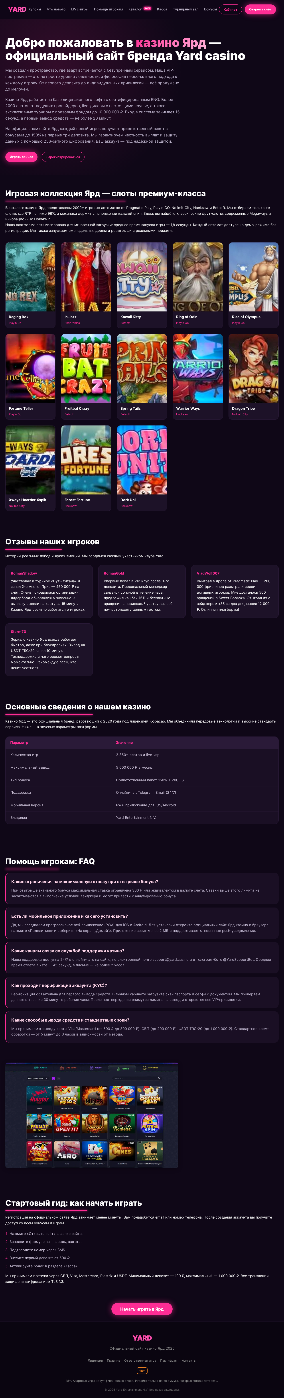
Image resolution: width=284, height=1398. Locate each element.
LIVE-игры (79, 9)
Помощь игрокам (108, 9)
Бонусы (210, 9)
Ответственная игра (140, 1360)
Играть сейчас (21, 157)
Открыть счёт (260, 9)
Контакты (188, 1360)
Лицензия (95, 1360)
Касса (162, 9)
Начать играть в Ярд (142, 1309)
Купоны (34, 9)
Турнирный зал (185, 9)
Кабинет (230, 9)
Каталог (139, 9)
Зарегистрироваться (63, 157)
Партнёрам (169, 1360)
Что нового (56, 9)
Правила (113, 1360)
